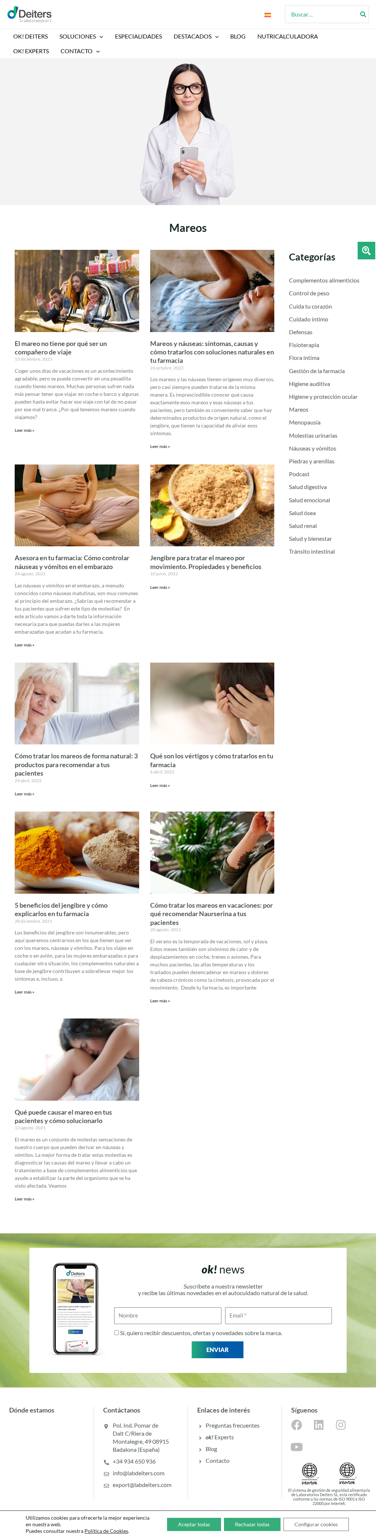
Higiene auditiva (309, 383)
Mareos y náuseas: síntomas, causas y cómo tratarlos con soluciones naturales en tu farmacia (212, 352)
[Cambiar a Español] (268, 14)
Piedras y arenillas (312, 461)
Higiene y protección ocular (323, 396)
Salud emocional (309, 499)
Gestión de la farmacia (317, 370)
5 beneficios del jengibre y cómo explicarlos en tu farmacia (61, 909)
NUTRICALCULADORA (287, 36)
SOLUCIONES (77, 36)
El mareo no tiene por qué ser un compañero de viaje (61, 347)
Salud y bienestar (310, 538)
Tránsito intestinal (312, 551)
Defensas (300, 331)
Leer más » (25, 430)
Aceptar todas (194, 1524)
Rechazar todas (252, 1524)
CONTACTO (77, 50)
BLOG (238, 36)
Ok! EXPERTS (31, 50)
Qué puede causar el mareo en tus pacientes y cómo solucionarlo (63, 1116)
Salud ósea (302, 512)
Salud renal (303, 525)
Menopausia (305, 422)
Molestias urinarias (313, 435)
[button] (99, 36)
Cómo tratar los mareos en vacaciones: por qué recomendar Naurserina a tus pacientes (211, 913)
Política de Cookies (106, 1531)
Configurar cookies (316, 1524)
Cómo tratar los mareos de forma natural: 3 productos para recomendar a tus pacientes (76, 764)
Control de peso (309, 292)
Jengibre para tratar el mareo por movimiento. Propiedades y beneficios (205, 562)
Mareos (298, 409)
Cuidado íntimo (308, 319)
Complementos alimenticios (324, 280)
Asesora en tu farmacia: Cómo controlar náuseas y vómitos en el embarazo (72, 562)
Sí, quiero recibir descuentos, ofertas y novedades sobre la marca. (201, 1332)
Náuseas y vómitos (312, 448)
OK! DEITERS (30, 36)
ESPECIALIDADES (138, 36)
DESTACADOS (193, 36)
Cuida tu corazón (310, 306)
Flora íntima (304, 357)
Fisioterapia (304, 344)
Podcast (299, 473)
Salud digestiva (308, 486)
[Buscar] (363, 14)
